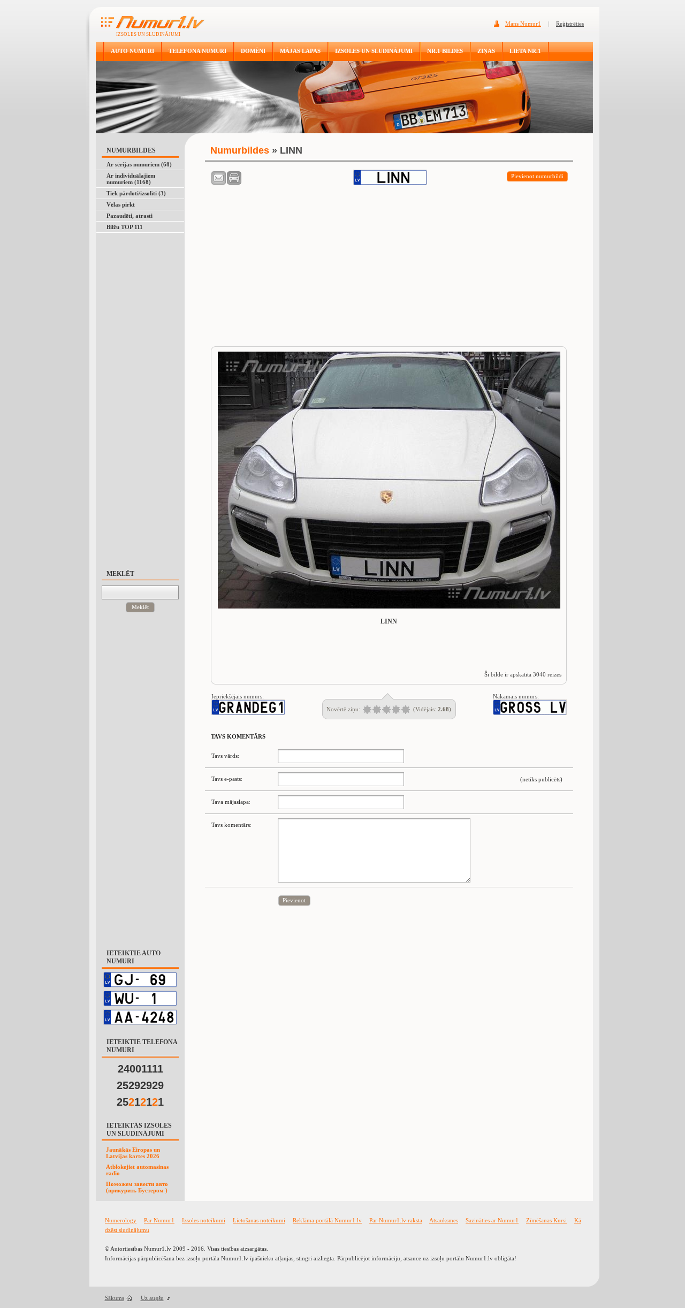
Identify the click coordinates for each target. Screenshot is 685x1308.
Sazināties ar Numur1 (492, 1220)
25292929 (140, 1085)
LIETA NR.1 (525, 51)
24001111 (140, 1069)
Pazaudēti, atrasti (129, 215)
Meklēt (140, 607)
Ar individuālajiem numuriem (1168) (130, 178)
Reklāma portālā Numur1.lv (327, 1220)
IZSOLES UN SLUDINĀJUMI (374, 51)
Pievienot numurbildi (537, 176)
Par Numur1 (159, 1220)
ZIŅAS (486, 51)
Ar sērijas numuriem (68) (139, 164)
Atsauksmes (443, 1220)
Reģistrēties (570, 23)
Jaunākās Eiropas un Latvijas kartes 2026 (133, 1152)
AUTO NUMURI (132, 51)
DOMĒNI (253, 51)
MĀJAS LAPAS (300, 51)
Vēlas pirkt (120, 204)
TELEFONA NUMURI (197, 51)
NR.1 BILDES (445, 51)
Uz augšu (152, 1298)
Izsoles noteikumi (203, 1220)
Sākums (114, 1298)
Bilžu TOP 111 (124, 227)
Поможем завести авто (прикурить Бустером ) (137, 1187)
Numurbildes (239, 150)
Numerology (120, 1220)
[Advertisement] (145, 396)
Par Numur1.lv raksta (395, 1220)
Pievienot (294, 900)
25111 (140, 1102)
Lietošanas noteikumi (259, 1220)
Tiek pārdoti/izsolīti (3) (136, 193)
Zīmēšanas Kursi (546, 1220)
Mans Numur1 (523, 23)
